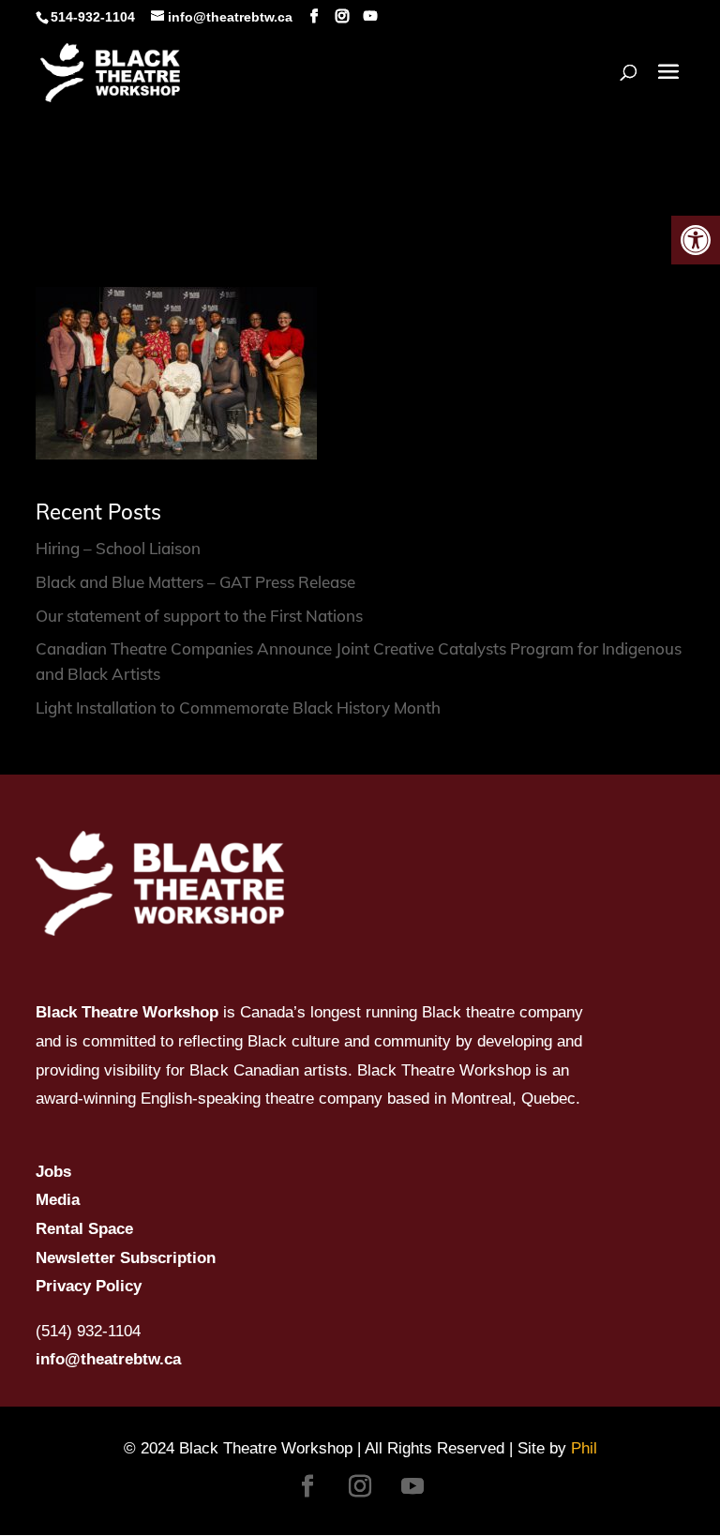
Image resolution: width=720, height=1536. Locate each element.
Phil (584, 1448)
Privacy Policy (89, 1286)
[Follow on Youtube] (412, 1486)
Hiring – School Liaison (118, 548)
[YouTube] (370, 16)
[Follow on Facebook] (307, 1486)
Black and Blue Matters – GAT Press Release (195, 582)
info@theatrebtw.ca (108, 1359)
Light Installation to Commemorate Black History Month (238, 707)
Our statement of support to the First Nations (199, 615)
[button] (695, 240)
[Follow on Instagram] (360, 1486)
